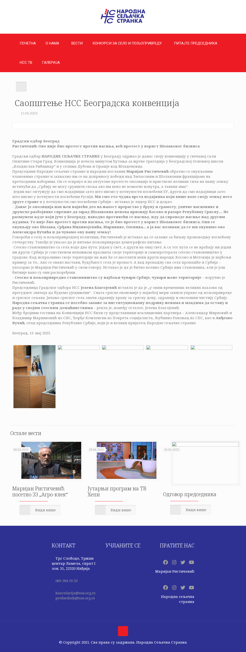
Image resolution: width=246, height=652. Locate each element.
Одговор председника (189, 494)
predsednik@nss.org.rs (75, 597)
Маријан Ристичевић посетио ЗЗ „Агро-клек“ (40, 491)
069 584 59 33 (66, 580)
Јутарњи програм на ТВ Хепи (117, 491)
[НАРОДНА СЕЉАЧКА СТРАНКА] (123, 23)
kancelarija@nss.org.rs (75, 592)
